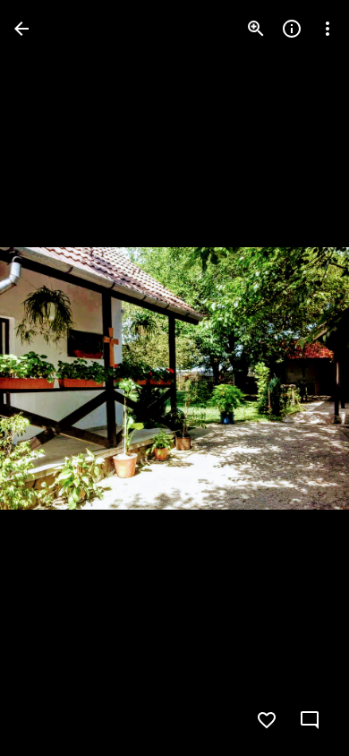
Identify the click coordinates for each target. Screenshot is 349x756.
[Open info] (292, 29)
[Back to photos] (21, 28)
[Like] (266, 720)
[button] (50, 378)
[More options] (327, 29)
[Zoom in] (256, 29)
